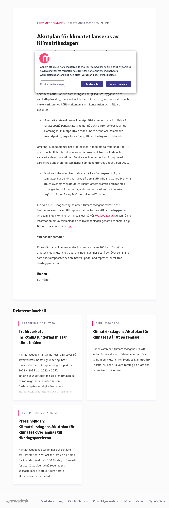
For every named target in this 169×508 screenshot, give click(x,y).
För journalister (133, 501)
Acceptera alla (119, 84)
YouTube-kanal (104, 215)
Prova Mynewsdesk (105, 501)
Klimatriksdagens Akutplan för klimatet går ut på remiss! (120, 334)
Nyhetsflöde (157, 501)
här (70, 226)
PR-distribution (78, 501)
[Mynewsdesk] (17, 501)
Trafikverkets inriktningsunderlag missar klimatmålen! (42, 337)
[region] (85, 72)
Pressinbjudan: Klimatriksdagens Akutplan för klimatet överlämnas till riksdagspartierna (46, 429)
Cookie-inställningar (52, 83)
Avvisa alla (91, 84)
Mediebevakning (52, 501)
